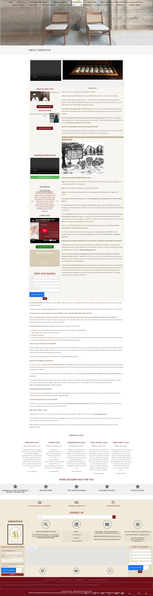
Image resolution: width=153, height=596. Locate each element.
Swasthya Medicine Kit (45, 155)
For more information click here (68, 356)
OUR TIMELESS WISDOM (67, 5)
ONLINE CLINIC (54, 442)
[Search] (114, 517)
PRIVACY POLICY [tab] (51, 580)
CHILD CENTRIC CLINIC (98, 442)
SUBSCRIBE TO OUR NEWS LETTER (76, 505)
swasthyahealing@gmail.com (112, 539)
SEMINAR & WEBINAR (60, 2)
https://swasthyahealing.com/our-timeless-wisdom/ (45, 385)
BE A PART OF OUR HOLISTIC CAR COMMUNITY (40, 505)
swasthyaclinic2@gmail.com (111, 533)
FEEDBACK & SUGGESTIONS (104, 5)
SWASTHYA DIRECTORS (44, 89)
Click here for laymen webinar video (57, 395)
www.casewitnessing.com (138, 539)
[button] (32, 96)
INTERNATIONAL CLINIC (76, 442)
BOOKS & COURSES (18, 5)
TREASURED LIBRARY (48, 5)
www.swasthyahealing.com (143, 531)
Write (2, 556)
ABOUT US (120, 5)
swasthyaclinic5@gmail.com (111, 531)
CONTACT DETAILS (135, 5)
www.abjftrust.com (144, 534)
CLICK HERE (109, 232)
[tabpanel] (76, 585)
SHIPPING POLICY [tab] (79, 580)
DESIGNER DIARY (76, 2)
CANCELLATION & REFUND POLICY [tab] (97, 580)
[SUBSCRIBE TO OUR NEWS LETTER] (76, 502)
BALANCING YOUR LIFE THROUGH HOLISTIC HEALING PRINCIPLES (121, 2)
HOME (11, 2)
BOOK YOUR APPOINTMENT (38, 2)
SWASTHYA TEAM (44, 110)
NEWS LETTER (92, 2)
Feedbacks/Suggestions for (8, 550)
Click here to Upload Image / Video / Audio (12, 564)
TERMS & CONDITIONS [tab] (65, 580)
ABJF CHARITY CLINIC (121, 442)
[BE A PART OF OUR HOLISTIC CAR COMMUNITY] (39, 502)
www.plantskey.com (137, 541)
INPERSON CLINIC (32, 442)
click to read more (32, 471)
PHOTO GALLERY (85, 5)
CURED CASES (33, 5)
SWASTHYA (20, 2)
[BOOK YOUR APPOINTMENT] (113, 502)
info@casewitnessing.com (114, 536)
